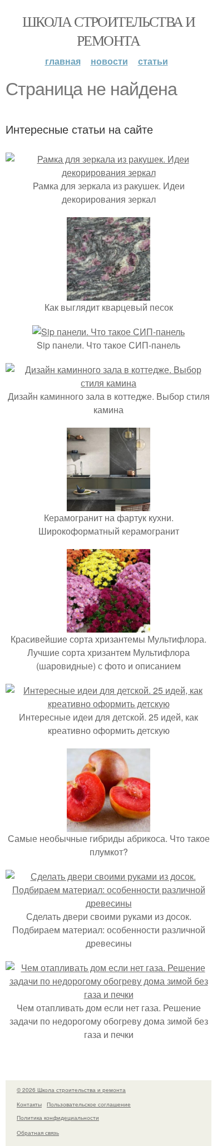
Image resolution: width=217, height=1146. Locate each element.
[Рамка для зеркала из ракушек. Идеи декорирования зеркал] (108, 172)
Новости (109, 61)
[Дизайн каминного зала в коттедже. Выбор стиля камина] (108, 382)
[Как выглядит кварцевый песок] (108, 293)
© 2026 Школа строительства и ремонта (71, 1090)
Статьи (153, 61)
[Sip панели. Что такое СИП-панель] (108, 331)
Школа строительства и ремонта (108, 31)
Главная (63, 61)
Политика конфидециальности (58, 1117)
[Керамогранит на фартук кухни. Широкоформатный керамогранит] (108, 504)
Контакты (29, 1104)
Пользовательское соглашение (89, 1104)
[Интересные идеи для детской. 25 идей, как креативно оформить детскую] (108, 703)
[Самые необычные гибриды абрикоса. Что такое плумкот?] (108, 825)
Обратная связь (38, 1133)
